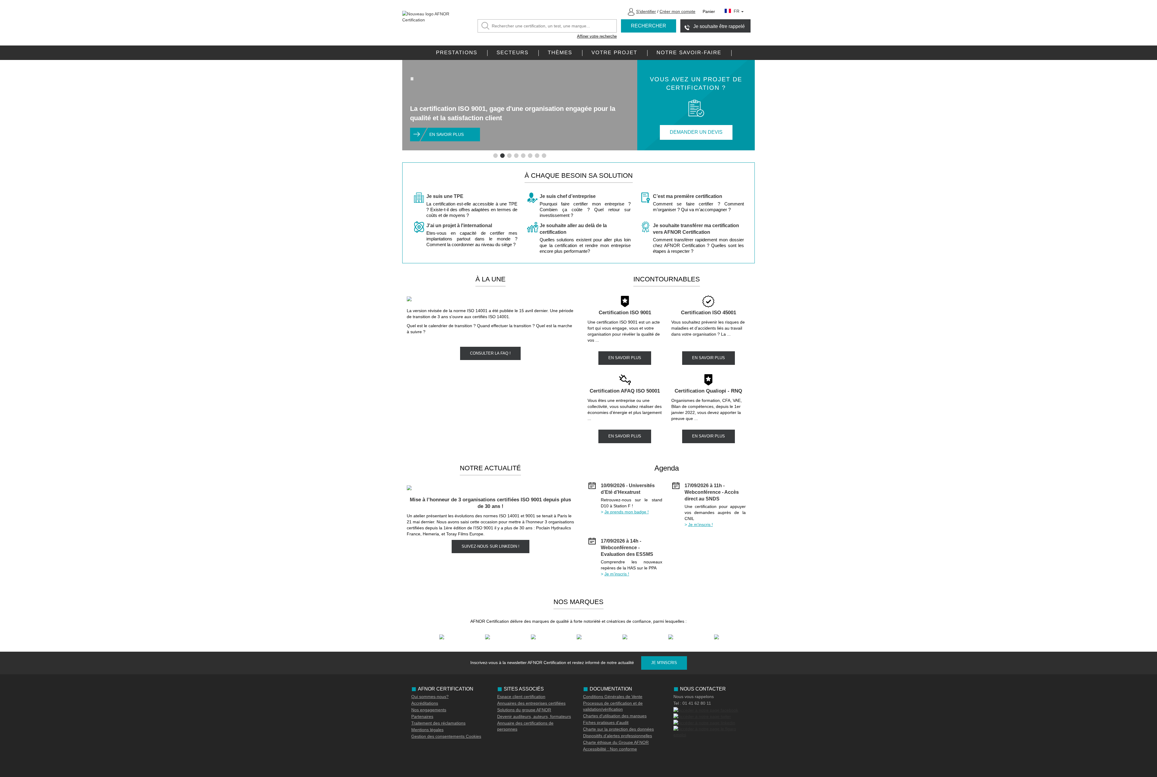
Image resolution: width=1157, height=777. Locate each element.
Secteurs (512, 52)
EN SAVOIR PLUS (624, 358)
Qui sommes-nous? (430, 696)
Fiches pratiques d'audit (606, 722)
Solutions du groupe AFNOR (524, 709)
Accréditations (424, 703)
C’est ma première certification (687, 196)
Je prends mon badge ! (626, 511)
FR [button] (737, 11)
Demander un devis (696, 132)
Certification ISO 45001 (708, 312)
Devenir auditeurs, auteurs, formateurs (534, 716)
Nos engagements (428, 709)
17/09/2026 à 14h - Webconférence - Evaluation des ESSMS (627, 547)
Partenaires (422, 716)
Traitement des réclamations (438, 723)
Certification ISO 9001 (625, 312)
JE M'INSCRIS (664, 662)
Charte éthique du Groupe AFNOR (616, 742)
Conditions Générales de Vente (612, 696)
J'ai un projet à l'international (459, 225)
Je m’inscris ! (616, 574)
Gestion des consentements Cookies (446, 736)
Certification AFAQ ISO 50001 (625, 391)
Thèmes (560, 52)
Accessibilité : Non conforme (610, 749)
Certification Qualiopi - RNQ (708, 391)
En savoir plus (446, 134)
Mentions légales (427, 729)
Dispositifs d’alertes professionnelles (617, 735)
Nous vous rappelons (693, 696)
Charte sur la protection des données (618, 729)
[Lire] (412, 78)
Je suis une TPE (444, 196)
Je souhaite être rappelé (719, 26)
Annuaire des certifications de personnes (525, 726)
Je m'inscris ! (700, 524)
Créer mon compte (677, 11)
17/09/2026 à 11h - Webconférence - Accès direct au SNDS (712, 492)
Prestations (456, 52)
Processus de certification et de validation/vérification (613, 706)
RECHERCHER (648, 25)
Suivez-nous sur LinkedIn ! (490, 546)
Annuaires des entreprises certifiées (531, 703)
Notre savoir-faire (689, 52)
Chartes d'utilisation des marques (615, 715)
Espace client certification (521, 696)
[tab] (495, 155)
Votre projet (614, 52)
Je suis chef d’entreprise (568, 196)
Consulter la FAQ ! (490, 353)
